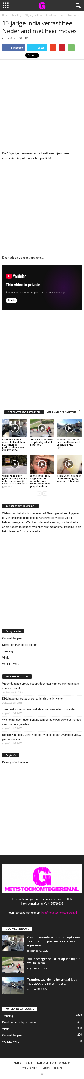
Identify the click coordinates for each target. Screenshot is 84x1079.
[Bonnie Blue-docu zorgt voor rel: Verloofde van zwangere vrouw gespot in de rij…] (42, 464)
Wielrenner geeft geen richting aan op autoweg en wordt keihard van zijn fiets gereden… (14, 481)
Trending (7, 651)
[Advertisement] (42, 103)
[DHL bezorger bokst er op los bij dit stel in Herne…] (42, 428)
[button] (77, 6)
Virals (5, 657)
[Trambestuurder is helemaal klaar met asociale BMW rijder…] (69, 428)
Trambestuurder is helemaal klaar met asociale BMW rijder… (68, 443)
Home (17, 1062)
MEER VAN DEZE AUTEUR (62, 412)
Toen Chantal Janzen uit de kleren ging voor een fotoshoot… (69, 478)
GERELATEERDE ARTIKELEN (24, 412)
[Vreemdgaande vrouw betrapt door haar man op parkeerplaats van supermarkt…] (14, 428)
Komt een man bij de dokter (19, 644)
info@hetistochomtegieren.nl (59, 912)
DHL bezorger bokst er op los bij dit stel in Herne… (41, 442)
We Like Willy (10, 664)
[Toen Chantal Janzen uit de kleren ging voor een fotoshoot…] (69, 464)
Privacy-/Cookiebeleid (15, 762)
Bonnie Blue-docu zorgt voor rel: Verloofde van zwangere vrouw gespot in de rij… (40, 481)
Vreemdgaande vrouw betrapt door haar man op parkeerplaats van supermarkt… (13, 444)
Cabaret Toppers (12, 638)
